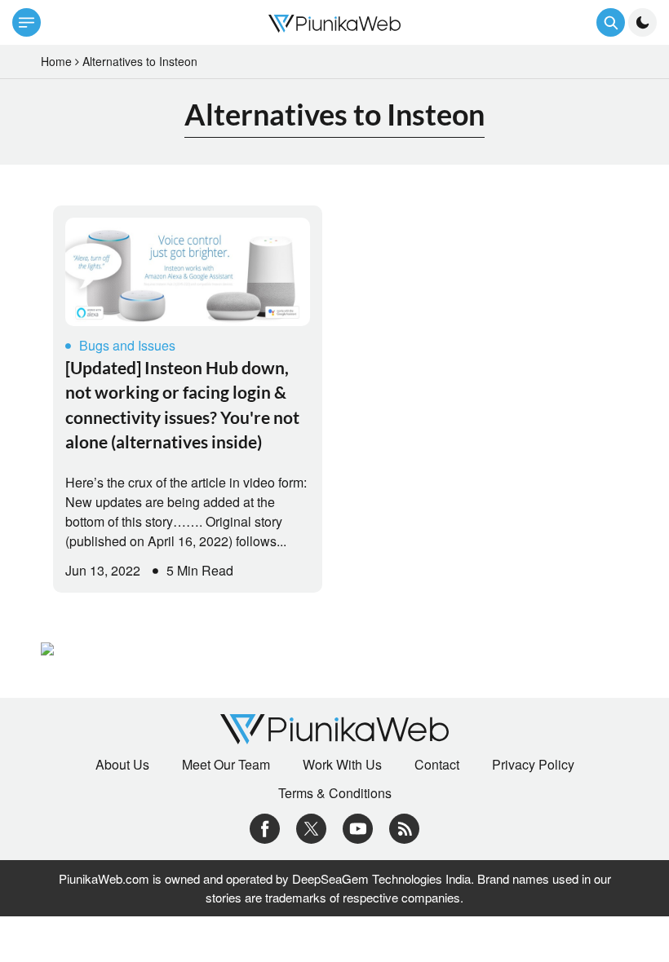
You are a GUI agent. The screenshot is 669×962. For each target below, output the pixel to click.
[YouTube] (358, 827)
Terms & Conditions (335, 793)
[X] (311, 827)
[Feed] (404, 827)
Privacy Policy (533, 765)
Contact (436, 765)
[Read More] (187, 272)
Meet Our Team (226, 765)
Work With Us (342, 765)
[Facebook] (265, 827)
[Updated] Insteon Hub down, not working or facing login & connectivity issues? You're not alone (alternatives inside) (182, 404)
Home (56, 61)
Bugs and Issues (127, 345)
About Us (122, 765)
